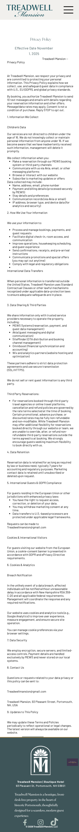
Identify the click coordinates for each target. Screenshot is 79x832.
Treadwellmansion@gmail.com (26, 527)
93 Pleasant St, (26, 785)
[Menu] (68, 747)
